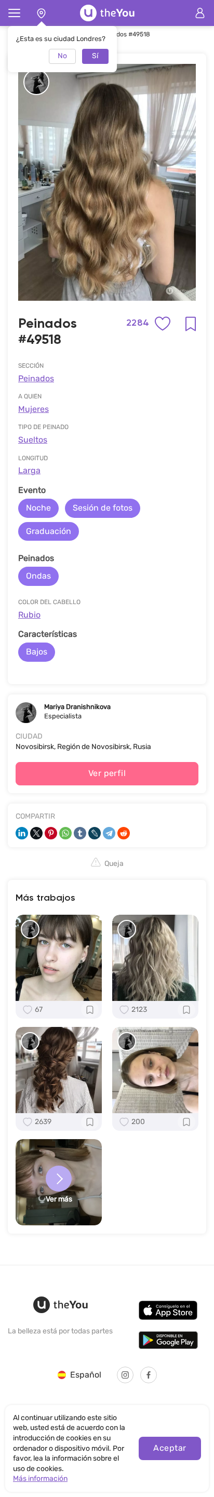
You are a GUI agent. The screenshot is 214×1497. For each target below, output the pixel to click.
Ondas (38, 576)
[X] (36, 833)
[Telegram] (109, 833)
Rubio (29, 615)
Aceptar (169, 1448)
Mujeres (33, 409)
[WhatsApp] (65, 833)
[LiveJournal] (94, 833)
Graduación (48, 531)
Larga (29, 470)
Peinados (36, 378)
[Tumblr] (80, 833)
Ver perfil (107, 773)
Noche (38, 508)
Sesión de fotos (102, 508)
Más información (40, 1478)
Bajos (36, 652)
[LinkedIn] (22, 833)
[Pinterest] (51, 833)
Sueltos (32, 440)
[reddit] (123, 833)
